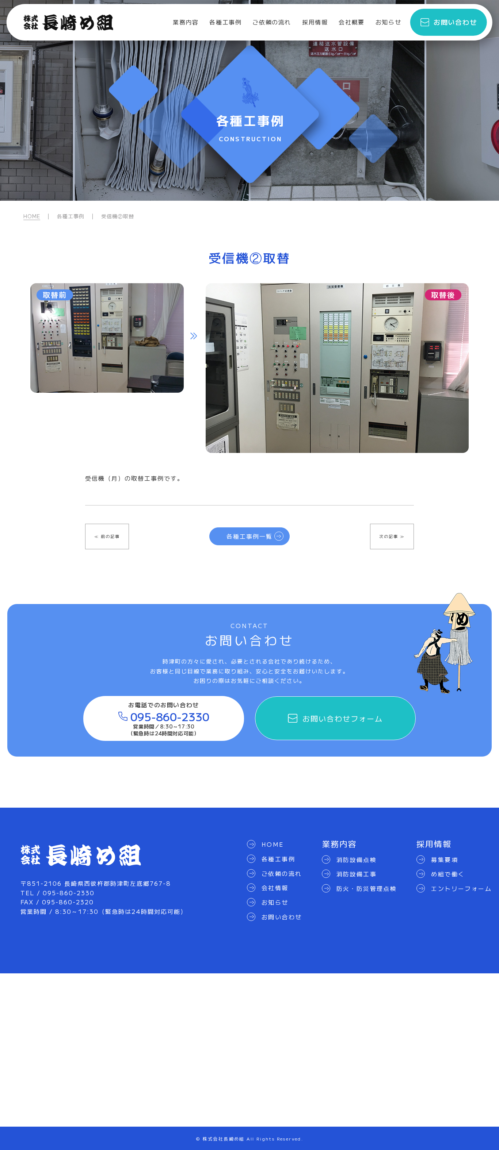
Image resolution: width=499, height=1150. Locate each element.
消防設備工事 (356, 873)
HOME (31, 216)
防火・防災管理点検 (366, 888)
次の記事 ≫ (392, 536)
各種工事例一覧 (249, 536)
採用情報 (315, 22)
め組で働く (448, 873)
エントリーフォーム (461, 888)
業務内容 (185, 22)
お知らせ (388, 22)
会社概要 (351, 22)
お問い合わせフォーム (342, 718)
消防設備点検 (356, 859)
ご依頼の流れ (271, 22)
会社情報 (275, 887)
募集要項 (444, 859)
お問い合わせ (455, 22)
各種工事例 (225, 22)
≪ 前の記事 (107, 536)
